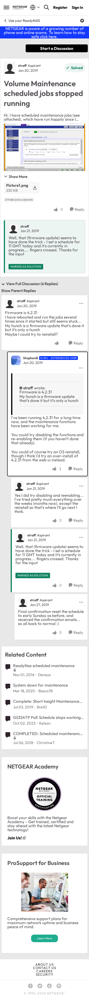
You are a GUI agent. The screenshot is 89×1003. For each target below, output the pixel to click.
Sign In (77, 7)
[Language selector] (35, 7)
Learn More (44, 938)
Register (60, 7)
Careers (44, 971)
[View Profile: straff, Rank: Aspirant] (10, 68)
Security (44, 974)
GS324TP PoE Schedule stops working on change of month (47, 717)
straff (22, 65)
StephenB (30, 358)
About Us (44, 964)
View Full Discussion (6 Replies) (32, 284)
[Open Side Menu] (6, 7)
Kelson (45, 723)
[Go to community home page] (20, 7)
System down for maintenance (40, 685)
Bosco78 (45, 691)
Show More (18, 176)
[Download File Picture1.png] (34, 188)
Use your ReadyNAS (24, 20)
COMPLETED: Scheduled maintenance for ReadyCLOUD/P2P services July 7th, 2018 (47, 733)
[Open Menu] (82, 20)
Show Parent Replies (18, 290)
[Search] (46, 7)
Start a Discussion (56, 48)
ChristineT (46, 743)
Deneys (44, 675)
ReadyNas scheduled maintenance (44, 665)
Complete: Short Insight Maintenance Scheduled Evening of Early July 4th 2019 (46, 701)
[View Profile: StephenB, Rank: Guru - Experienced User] (16, 360)
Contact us (44, 968)
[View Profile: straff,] (13, 228)
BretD (42, 707)
